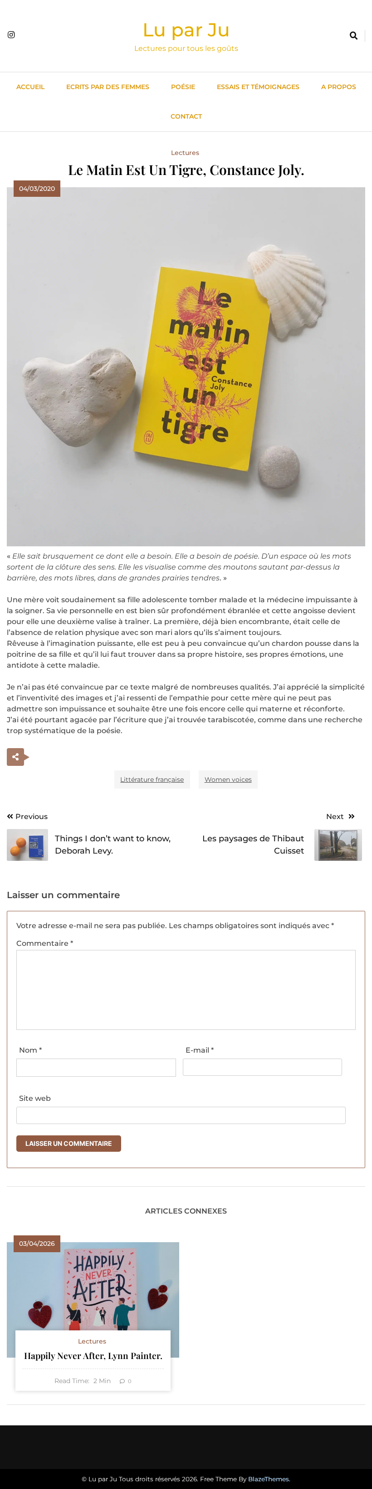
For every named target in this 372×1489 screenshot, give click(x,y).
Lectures (185, 153)
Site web (35, 1098)
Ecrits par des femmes (107, 87)
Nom (30, 1050)
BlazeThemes (268, 1479)
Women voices (228, 779)
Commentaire (44, 943)
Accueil (30, 87)
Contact (186, 116)
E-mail (200, 1050)
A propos (338, 87)
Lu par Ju (186, 29)
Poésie (183, 87)
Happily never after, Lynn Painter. (93, 1355)
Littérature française (152, 779)
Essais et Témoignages (258, 87)
